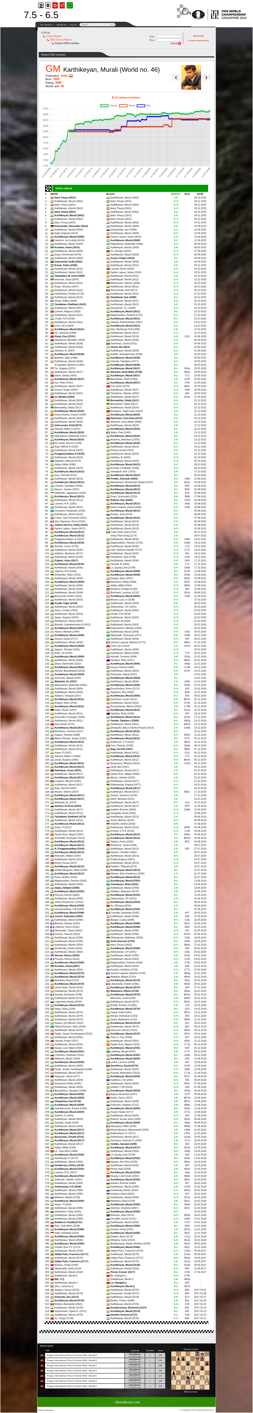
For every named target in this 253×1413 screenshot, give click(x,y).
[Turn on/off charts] (62, 5)
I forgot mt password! (198, 40)
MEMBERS (62, 25)
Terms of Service (45, 1410)
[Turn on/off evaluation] (55, 5)
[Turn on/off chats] (70, 5)
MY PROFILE (47, 25)
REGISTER (198, 36)
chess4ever (135, 1354)
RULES (73, 25)
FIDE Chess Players (61, 39)
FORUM (45, 32)
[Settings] (48, 5)
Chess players (53, 36)
